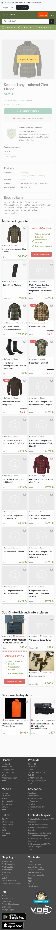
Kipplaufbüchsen (34, 796)
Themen (5, 875)
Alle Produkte (7, 867)
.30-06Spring (7, 822)
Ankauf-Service (34, 872)
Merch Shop (33, 886)
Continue (22, 7)
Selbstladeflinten (35, 798)
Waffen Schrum (8, 772)
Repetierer (32, 793)
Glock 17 (31, 769)
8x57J (4, 830)
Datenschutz (7, 901)
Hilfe (30, 861)
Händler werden (34, 864)
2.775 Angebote (11, 157)
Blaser (4, 798)
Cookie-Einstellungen (10, 904)
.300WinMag (7, 824)
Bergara (5, 807)
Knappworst (7, 767)
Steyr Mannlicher (9, 801)
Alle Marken (7, 861)
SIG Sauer (6, 796)
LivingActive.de (8, 769)
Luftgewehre (33, 801)
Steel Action (7, 804)
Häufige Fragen (8, 909)
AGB (4, 896)
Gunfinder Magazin (36, 875)
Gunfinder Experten (36, 869)
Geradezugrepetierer (36, 807)
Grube (7, 151)
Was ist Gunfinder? (35, 867)
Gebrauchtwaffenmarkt (11, 883)
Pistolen (31, 804)
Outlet (4, 878)
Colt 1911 (32, 775)
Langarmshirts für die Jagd (35, 175)
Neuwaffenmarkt (9, 881)
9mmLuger (6, 833)
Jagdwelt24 (6, 764)
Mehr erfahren (30, 140)
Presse (31, 883)
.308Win (5, 819)
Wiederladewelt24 (9, 778)
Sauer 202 (32, 767)
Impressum (6, 907)
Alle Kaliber (6, 872)
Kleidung (24, 173)
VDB (4, 775)
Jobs (30, 878)
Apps (30, 881)
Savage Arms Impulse (37, 780)
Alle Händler (7, 869)
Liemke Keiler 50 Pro (36, 772)
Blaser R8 (32, 764)
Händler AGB (7, 898)
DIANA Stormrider (35, 778)
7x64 (4, 827)
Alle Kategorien (8, 864)
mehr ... (5, 780)
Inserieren (43, 15)
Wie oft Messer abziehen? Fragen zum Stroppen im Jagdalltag (38, 827)
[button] (51, 15)
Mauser (5, 793)
